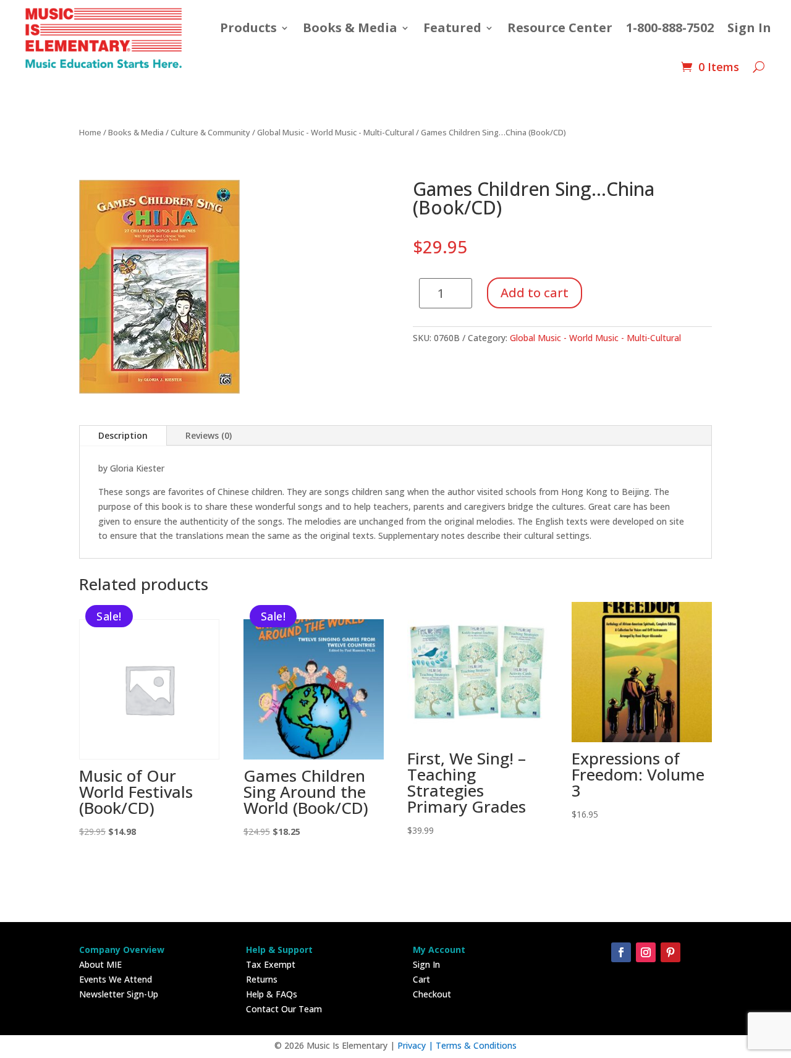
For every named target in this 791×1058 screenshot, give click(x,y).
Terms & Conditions (476, 1045)
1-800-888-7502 (670, 27)
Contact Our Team (284, 1009)
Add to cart (535, 292)
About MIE (100, 964)
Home (90, 132)
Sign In (749, 27)
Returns (261, 979)
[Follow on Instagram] (646, 952)
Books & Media (350, 27)
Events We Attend (115, 979)
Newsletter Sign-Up (118, 994)
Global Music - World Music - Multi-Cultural (335, 132)
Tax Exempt (270, 964)
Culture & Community (210, 132)
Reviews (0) (208, 435)
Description (123, 435)
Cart (421, 979)
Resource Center (559, 27)
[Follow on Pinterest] (670, 952)
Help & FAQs (271, 994)
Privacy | (416, 1045)
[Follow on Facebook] (621, 952)
